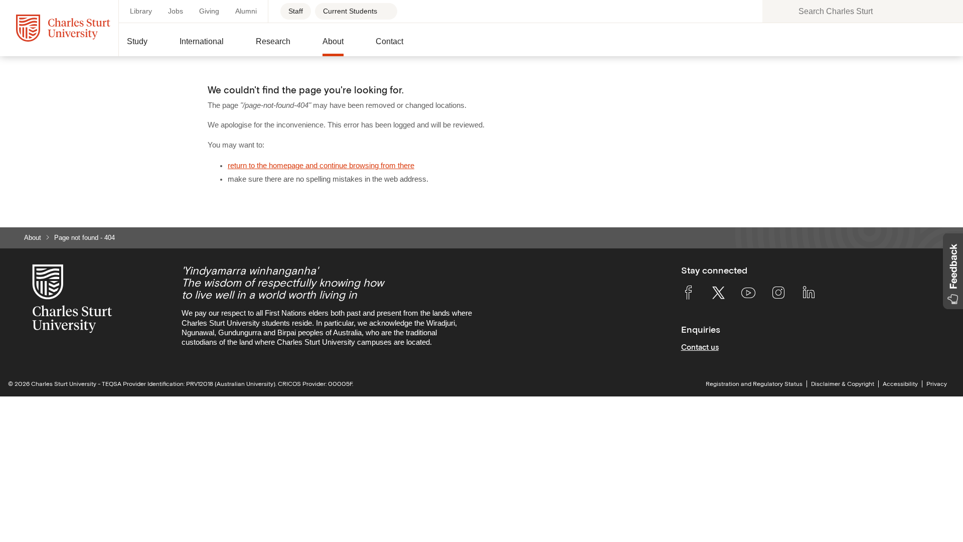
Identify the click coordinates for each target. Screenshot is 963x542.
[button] (145, 45)
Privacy (936, 383)
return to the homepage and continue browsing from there (321, 166)
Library (141, 11)
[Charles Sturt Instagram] (778, 295)
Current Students (350, 11)
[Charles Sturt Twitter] (718, 295)
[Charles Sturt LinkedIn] (808, 295)
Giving (209, 11)
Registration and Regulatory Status (754, 383)
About (32, 237)
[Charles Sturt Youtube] (748, 295)
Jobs (175, 11)
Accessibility (900, 383)
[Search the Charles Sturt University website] (775, 11)
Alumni (246, 11)
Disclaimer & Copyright (842, 383)
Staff (295, 11)
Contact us (700, 347)
